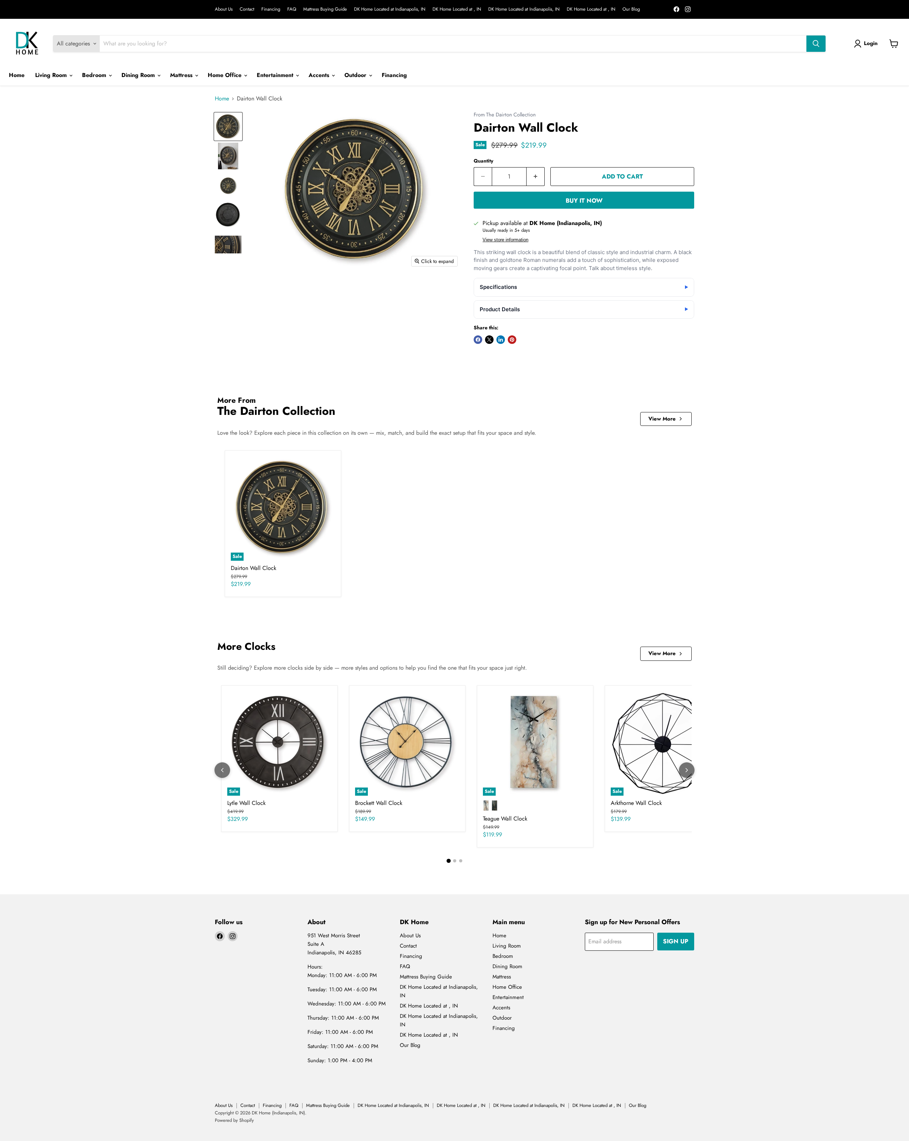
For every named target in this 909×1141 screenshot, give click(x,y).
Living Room (52, 75)
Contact (247, 9)
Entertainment (276, 75)
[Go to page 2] (454, 860)
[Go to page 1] (448, 861)
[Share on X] (489, 339)
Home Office (225, 75)
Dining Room (139, 75)
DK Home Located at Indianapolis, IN (389, 9)
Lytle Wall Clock (246, 803)
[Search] (816, 43)
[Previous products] (222, 770)
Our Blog (631, 9)
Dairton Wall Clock (253, 568)
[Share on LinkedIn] (500, 339)
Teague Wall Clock (505, 818)
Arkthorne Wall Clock (636, 803)
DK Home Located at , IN (456, 9)
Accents (320, 75)
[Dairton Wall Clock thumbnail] (228, 127)
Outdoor (356, 75)
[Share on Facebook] (478, 339)
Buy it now (584, 200)
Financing (270, 9)
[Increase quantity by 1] (536, 176)
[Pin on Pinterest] (512, 339)
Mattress (182, 75)
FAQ (291, 9)
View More (662, 419)
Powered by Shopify (234, 1120)
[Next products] (687, 770)
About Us (224, 9)
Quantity (483, 161)
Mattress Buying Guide (325, 9)
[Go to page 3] (460, 860)
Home (17, 75)
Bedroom (95, 75)
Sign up (675, 941)
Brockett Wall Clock (378, 803)
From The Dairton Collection (505, 115)
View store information (505, 239)
